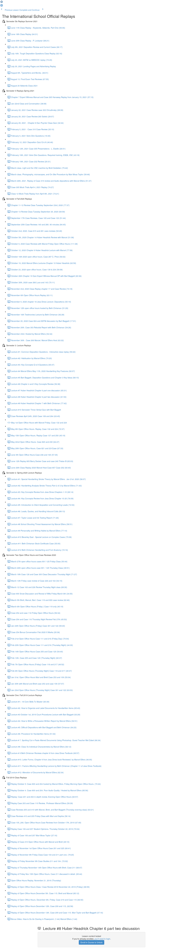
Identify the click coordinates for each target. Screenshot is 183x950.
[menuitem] (1, 6)
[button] (1, 2)
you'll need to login (102, 938)
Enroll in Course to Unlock (91, 942)
